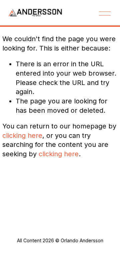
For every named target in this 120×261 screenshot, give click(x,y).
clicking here (22, 136)
